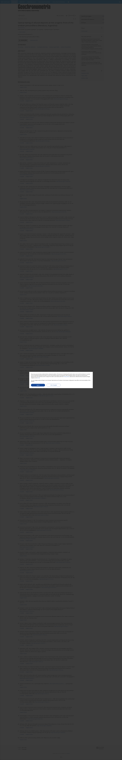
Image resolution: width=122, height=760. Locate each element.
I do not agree (53, 385)
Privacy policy (66, 376)
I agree (38, 385)
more (38, 377)
